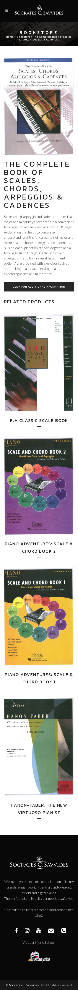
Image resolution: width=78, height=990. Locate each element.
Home (10, 37)
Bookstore (23, 37)
